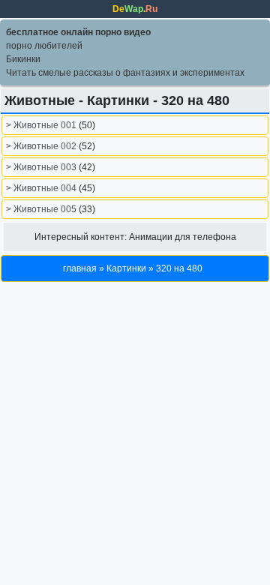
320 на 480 (179, 268)
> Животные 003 (42, 167)
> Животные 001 (42, 125)
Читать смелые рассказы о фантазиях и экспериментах (125, 73)
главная (80, 268)
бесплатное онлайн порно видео (78, 32)
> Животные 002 (42, 146)
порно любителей (44, 45)
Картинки (126, 268)
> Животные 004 (42, 188)
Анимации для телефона (182, 237)
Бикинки (23, 59)
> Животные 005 (42, 209)
